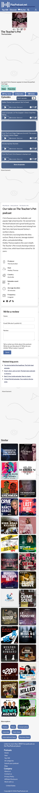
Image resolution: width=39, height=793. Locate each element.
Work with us (9, 782)
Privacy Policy (9, 776)
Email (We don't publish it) (12, 323)
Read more (5, 86)
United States (10, 786)
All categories (9, 761)
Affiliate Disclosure (11, 779)
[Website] (10, 302)
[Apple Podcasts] (4, 302)
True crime (11, 89)
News (4, 89)
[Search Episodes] (34, 98)
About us (7, 771)
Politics (5, 727)
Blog (6, 766)
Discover (13, 10)
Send (7, 352)
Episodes (20, 94)
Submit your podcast (11, 763)
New (6, 755)
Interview (6, 732)
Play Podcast (6, 205)
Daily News (16, 732)
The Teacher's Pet (23, 205)
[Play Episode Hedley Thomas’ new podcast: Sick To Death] (5, 107)
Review (5, 330)
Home (6, 753)
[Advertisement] (19, 58)
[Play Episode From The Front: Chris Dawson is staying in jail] (5, 159)
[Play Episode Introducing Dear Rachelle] (5, 149)
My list (23, 10)
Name (5, 316)
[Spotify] (7, 302)
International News (9, 737)
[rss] (13, 302)
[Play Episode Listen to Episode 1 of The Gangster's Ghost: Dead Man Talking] (5, 118)
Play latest (7, 94)
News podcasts (14, 205)
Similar (32, 94)
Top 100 (5, 10)
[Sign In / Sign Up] (35, 9)
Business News (24, 737)
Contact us (8, 774)
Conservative (23, 727)
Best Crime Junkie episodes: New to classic (17, 376)
